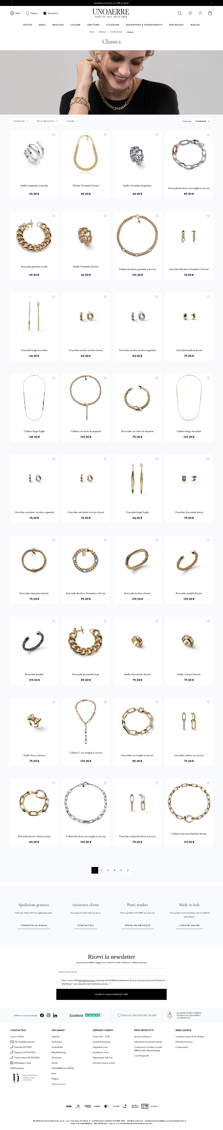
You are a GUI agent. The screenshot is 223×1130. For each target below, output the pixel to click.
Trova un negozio (137, 925)
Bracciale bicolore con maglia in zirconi (188, 188)
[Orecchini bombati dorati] (189, 316)
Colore (70, 121)
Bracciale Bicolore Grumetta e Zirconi (85, 593)
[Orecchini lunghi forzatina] (34, 316)
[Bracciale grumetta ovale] (34, 235)
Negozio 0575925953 (24, 1052)
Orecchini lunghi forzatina (34, 350)
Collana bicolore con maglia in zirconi (85, 836)
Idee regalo (176, 24)
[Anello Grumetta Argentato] (137, 154)
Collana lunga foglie (34, 431)
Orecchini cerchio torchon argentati (137, 350)
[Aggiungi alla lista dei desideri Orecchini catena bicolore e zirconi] (157, 783)
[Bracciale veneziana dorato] (34, 559)
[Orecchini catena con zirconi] (189, 721)
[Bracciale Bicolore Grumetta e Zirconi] (86, 559)
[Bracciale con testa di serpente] (137, 397)
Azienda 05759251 (23, 1047)
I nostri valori (189, 925)
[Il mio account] (200, 13)
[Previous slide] (11, 3)
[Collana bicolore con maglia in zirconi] (86, 803)
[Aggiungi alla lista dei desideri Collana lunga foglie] (54, 378)
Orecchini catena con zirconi (189, 755)
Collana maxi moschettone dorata (189, 833)
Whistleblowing (59, 1052)
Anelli (42, 24)
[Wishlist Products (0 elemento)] (190, 13)
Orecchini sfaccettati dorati (189, 512)
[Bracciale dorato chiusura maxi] (34, 803)
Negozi (55, 1078)
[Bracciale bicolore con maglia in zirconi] (189, 154)
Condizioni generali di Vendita (189, 1036)
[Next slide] (211, 3)
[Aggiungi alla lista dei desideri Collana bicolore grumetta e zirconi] (157, 216)
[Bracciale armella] (34, 640)
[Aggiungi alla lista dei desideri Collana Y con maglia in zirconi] (105, 702)
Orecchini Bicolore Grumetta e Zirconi (189, 269)
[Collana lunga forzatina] (189, 397)
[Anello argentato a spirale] (34, 154)
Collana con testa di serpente (86, 431)
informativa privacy (86, 980)
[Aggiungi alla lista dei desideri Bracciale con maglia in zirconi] (157, 702)
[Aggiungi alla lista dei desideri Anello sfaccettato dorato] (157, 621)
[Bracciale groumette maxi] (86, 640)
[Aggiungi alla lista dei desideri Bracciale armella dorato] (208, 540)
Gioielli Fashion (116, 31)
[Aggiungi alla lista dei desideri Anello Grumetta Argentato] (157, 135)
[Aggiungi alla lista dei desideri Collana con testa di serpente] (105, 378)
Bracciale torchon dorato (137, 593)
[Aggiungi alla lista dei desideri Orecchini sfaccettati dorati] (208, 459)
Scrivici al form (17, 1036)
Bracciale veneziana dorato (34, 593)
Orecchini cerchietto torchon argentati (34, 512)
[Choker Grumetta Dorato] (86, 154)
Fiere (54, 1073)
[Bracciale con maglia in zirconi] (137, 721)
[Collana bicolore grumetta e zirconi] (137, 235)
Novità (27, 24)
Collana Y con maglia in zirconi (86, 752)
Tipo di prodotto (46, 121)
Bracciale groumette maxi (85, 674)
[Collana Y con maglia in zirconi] (86, 721)
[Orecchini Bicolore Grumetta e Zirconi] (189, 235)
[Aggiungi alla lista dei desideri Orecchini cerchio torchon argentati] (157, 297)
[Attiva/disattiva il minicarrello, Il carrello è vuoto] (210, 13)
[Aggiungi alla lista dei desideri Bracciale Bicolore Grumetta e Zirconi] (105, 540)
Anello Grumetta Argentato (137, 185)
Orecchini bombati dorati (189, 350)
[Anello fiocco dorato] (34, 721)
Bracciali (58, 24)
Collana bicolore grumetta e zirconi (137, 269)
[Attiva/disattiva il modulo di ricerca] (179, 13)
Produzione (57, 1041)
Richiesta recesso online (104, 1062)
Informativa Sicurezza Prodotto (148, 1041)
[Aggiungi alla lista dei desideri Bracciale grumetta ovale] (54, 216)
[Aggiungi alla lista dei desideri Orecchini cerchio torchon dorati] (105, 297)
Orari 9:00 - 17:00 (101, 1036)
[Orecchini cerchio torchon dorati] (86, 316)
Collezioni (112, 24)
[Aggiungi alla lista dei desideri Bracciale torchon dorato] (157, 540)
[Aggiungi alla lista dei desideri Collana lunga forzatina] (208, 378)
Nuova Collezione (142, 1036)
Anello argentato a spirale (34, 185)
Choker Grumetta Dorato (86, 185)
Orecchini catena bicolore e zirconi (137, 836)
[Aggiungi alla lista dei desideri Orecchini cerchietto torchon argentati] (54, 459)
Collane (75, 24)
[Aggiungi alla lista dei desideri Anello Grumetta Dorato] (105, 216)
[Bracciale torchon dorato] (137, 559)
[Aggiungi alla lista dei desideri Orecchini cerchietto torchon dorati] (105, 459)
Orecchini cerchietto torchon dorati (86, 512)
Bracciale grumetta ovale (34, 266)
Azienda (55, 1036)
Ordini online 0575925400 (27, 1057)
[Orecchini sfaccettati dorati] (189, 478)
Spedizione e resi (101, 1052)
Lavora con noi (59, 1083)
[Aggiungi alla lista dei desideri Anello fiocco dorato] (54, 702)
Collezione (19, 121)
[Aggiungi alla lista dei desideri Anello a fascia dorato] (208, 621)
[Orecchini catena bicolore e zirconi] (137, 803)
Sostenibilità (57, 1047)
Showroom (57, 1057)
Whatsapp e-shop (22, 1062)
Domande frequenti (102, 1041)
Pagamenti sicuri (100, 1047)
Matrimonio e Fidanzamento (144, 24)
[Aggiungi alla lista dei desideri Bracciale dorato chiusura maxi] (54, 783)
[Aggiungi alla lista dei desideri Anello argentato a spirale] (54, 135)
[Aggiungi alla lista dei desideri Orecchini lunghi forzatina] (54, 297)
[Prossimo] (128, 870)
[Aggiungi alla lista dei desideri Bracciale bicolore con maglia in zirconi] (208, 135)
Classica (130, 31)
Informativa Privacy (184, 1041)
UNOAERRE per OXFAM (63, 1068)
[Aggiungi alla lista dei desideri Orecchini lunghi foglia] (157, 459)
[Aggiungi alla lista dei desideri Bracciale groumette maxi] (105, 621)
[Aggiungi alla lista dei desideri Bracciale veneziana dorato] (54, 540)
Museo (55, 1062)
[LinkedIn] (55, 1015)
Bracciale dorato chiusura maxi (34, 836)
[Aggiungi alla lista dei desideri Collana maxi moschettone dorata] (208, 783)
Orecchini (93, 24)
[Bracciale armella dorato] (189, 559)
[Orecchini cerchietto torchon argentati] (34, 478)
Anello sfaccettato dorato (137, 674)
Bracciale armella (34, 674)
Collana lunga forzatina (189, 431)
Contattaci (85, 925)
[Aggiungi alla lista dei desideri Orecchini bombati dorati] (208, 297)
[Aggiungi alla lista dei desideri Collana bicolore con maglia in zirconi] (105, 783)
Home (92, 31)
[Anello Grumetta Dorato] (86, 235)
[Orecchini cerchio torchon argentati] (137, 316)
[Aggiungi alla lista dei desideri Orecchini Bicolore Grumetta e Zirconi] (208, 216)
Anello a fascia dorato (189, 674)
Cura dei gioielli (141, 1055)
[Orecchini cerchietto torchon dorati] (86, 478)
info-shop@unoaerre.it (24, 1041)
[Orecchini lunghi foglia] (137, 478)
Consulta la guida (34, 925)
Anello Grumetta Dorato (86, 266)
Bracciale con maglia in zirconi (137, 755)
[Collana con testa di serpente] (86, 397)
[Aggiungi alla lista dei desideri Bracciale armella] (54, 621)
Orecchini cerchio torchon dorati (85, 350)
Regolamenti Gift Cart (102, 1057)
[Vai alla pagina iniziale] (111, 13)
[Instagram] (49, 1015)
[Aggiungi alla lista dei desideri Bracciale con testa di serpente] (157, 378)
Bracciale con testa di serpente (137, 431)
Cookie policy (181, 1047)
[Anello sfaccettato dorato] (137, 640)
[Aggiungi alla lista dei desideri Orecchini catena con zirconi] (208, 702)
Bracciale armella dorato (189, 593)
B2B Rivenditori (17, 1068)
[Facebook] (42, 1015)
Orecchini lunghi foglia (137, 512)
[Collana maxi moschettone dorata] (189, 803)
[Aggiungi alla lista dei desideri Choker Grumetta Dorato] (105, 135)
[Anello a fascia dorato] (189, 640)
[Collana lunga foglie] (34, 397)
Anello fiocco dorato (34, 755)
